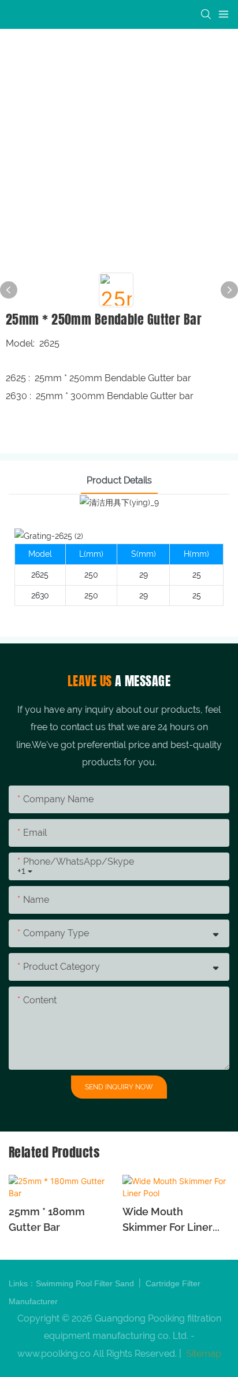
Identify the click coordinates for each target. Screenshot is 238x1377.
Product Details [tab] (119, 480)
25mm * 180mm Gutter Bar (47, 1219)
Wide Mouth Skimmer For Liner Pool (167, 1220)
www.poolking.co (54, 1353)
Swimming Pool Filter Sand (86, 1283)
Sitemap (202, 1353)
